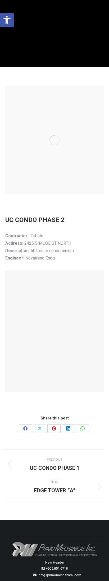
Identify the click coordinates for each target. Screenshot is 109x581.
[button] (7, 20)
